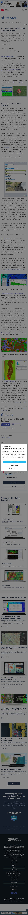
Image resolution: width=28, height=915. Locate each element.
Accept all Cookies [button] (14, 462)
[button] (14, 468)
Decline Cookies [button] (14, 465)
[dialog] (14, 457)
